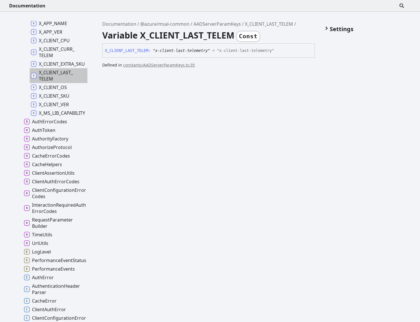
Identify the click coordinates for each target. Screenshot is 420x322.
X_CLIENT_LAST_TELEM (269, 24)
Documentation (27, 6)
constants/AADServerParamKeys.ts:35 (159, 65)
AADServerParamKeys (217, 24)
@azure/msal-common (164, 24)
